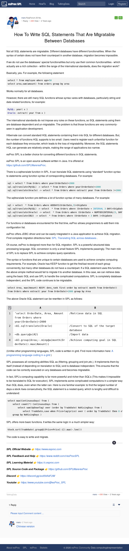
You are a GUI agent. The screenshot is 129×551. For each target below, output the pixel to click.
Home (32, 3)
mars (23, 17)
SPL (25, 547)
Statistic (44, 547)
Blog (52, 3)
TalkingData (64, 3)
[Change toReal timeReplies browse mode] (114, 504)
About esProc (13, 547)
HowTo (42, 3)
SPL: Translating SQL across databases (74, 238)
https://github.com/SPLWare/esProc (26, 165)
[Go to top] (114, 442)
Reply (24, 20)
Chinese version (25, 526)
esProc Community (80, 547)
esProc (33, 547)
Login (111, 3)
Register (122, 3)
